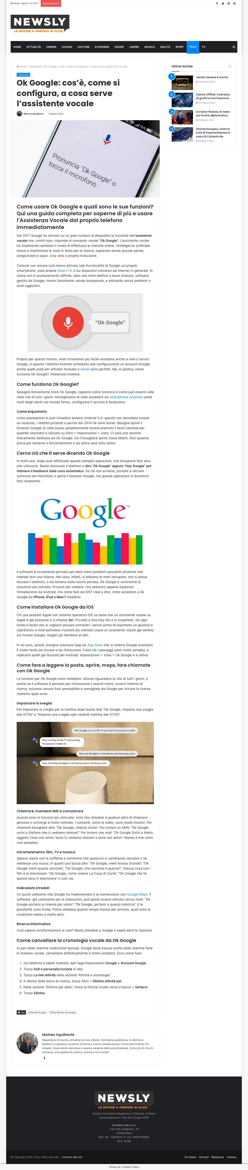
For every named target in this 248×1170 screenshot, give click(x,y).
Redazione (217, 1157)
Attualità (34, 46)
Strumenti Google (37, 1012)
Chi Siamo (190, 1157)
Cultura (84, 46)
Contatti (204, 1157)
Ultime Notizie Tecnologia (63, 1012)
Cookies (231, 1157)
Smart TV (64, 271)
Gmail (84, 369)
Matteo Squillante (34, 113)
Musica (150, 46)
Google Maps (136, 894)
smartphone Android (125, 397)
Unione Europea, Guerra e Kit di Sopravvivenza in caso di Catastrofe (213, 132)
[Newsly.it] (40, 23)
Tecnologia (35, 66)
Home (17, 46)
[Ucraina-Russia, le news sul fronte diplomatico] (182, 117)
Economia (102, 46)
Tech (192, 46)
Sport (180, 46)
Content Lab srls (72, 1157)
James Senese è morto (212, 77)
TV (203, 46)
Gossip (119, 46)
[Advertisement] (162, 23)
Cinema (51, 46)
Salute (165, 46)
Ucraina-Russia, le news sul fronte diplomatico (213, 114)
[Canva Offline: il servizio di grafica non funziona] (182, 100)
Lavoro (134, 46)
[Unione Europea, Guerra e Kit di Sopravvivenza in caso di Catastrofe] (182, 134)
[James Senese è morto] (182, 82)
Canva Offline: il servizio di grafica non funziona (213, 96)
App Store (95, 645)
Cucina (67, 46)
